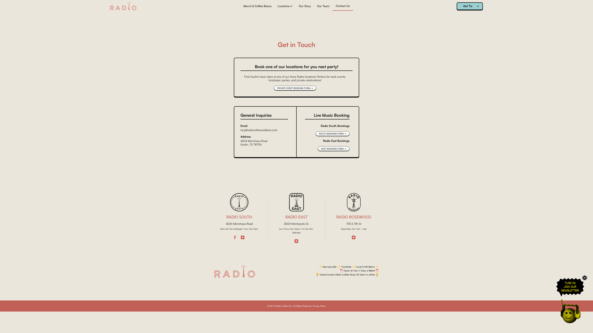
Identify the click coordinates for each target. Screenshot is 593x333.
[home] (123, 6)
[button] (285, 6)
